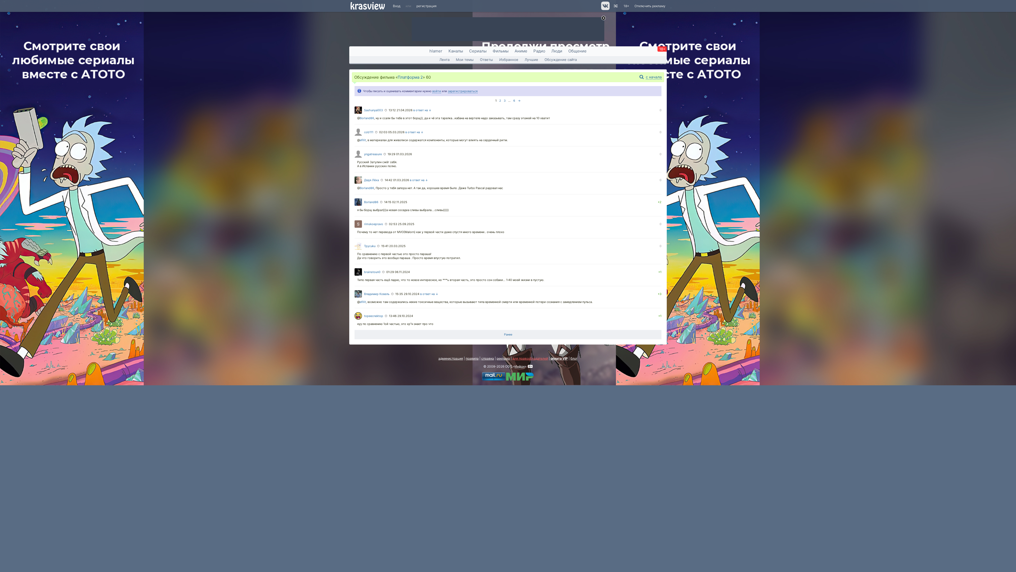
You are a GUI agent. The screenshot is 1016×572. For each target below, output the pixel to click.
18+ (626, 6)
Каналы (455, 50)
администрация (450, 358)
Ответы (486, 59)
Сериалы (478, 50)
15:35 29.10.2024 (407, 294)
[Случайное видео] (615, 6)
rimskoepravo (373, 224)
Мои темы (465, 59)
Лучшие (531, 59)
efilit (363, 140)
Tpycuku (369, 246)
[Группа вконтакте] (605, 9)
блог (574, 358)
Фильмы (501, 50)
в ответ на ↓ (422, 110)
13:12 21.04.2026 (400, 110)
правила (472, 358)
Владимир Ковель (376, 294)
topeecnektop (373, 316)
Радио (539, 50)
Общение (577, 50)
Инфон (520, 366)
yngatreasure (373, 154)
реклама (503, 358)
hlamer (435, 50)
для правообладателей (530, 358)
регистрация (426, 6)
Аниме (521, 50)
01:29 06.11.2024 (398, 272)
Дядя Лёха (371, 180)
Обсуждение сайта (561, 59)
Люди (556, 50)
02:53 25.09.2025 (401, 224)
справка (487, 358)
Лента (444, 59)
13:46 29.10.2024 (401, 316)
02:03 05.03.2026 (392, 132)
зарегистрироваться (463, 91)
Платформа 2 (410, 77)
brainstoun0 (372, 272)
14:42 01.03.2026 (397, 180)
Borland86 (367, 118)
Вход (396, 6)
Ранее (508, 334)
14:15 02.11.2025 (395, 202)
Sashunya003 (373, 110)
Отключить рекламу (649, 6)
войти (436, 91)
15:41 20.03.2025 (393, 246)
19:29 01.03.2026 (400, 154)
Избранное (508, 59)
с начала (654, 77)
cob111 (368, 132)
